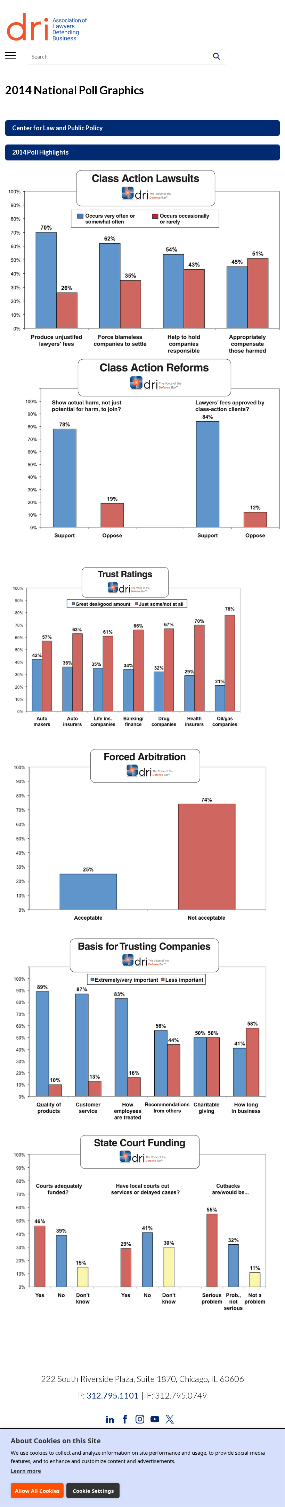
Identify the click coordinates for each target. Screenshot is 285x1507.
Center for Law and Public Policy (57, 128)
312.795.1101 (113, 1395)
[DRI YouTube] (154, 1418)
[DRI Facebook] (125, 1418)
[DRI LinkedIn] (110, 1418)
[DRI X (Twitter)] (169, 1418)
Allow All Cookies (37, 1490)
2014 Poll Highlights (40, 152)
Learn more (26, 1470)
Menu (10, 55)
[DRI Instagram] (140, 1418)
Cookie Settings (93, 1490)
